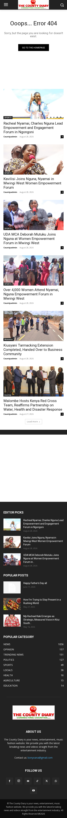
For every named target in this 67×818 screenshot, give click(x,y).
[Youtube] (33, 790)
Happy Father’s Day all (35, 583)
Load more (32, 421)
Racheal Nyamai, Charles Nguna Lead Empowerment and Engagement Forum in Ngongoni (33, 127)
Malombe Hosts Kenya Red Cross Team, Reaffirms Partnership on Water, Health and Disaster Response (32, 405)
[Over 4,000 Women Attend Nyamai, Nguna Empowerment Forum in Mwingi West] (33, 270)
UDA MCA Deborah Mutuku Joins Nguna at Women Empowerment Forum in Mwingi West (29, 238)
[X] (46, 781)
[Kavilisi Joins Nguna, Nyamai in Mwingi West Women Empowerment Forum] (33, 159)
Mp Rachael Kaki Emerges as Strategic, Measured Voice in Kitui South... (41, 619)
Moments (8, 339)
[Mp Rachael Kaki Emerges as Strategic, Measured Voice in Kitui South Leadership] (12, 620)
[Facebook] (9, 781)
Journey (7, 395)
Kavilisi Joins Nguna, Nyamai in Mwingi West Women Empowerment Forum (32, 183)
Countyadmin (10, 136)
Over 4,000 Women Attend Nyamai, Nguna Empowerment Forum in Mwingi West (31, 294)
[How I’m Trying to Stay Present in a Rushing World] (12, 604)
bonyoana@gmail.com (40, 757)
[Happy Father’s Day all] (12, 587)
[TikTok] (37, 781)
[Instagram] (18, 781)
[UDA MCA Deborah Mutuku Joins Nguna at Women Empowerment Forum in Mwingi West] (33, 215)
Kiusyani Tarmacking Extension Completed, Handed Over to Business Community (32, 349)
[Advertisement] (33, 468)
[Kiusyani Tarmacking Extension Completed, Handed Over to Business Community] (33, 326)
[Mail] (28, 781)
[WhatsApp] (55, 781)
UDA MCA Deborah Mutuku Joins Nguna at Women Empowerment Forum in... (41, 558)
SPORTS (8, 117)
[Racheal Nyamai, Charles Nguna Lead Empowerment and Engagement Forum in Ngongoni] (33, 104)
